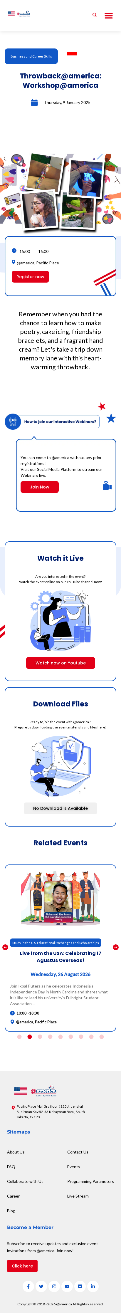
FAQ (11, 1166)
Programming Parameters (90, 1181)
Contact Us (77, 1151)
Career (13, 1195)
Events (73, 1166)
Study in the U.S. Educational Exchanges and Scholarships (55, 943)
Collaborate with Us (25, 1181)
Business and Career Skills (31, 56)
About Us (16, 1151)
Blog (11, 1210)
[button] (108, 15)
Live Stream (78, 1195)
